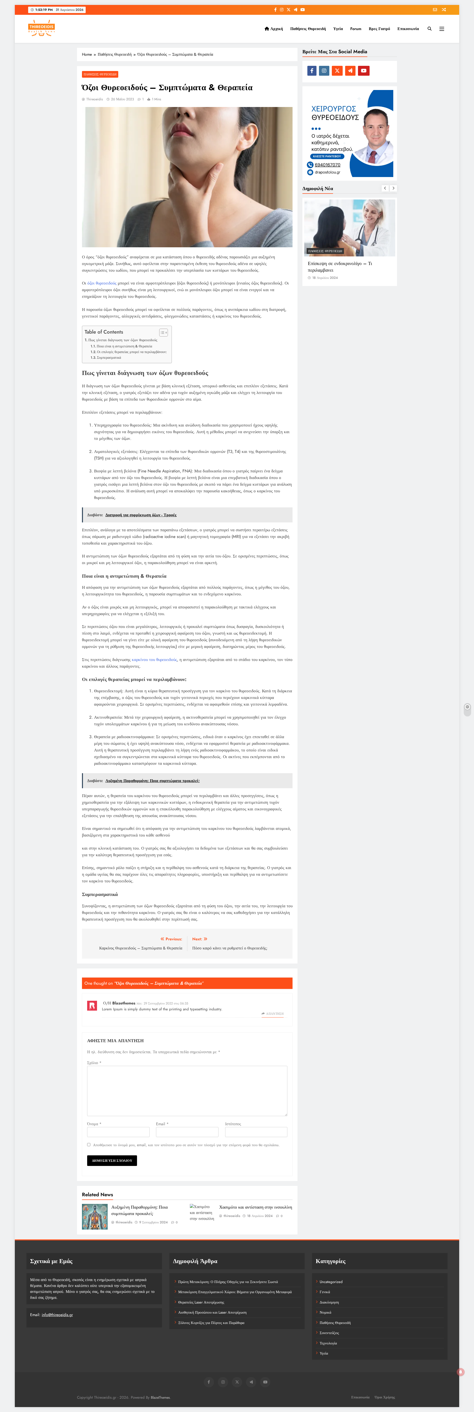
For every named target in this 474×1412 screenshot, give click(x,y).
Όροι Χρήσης (385, 1397)
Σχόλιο (94, 1063)
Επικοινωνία (408, 29)
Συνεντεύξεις (329, 1333)
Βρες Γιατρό (379, 29)
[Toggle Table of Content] (161, 332)
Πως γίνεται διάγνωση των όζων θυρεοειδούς (122, 340)
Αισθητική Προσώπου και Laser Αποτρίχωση (212, 1312)
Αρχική (276, 29)
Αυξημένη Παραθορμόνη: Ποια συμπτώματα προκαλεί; (139, 1210)
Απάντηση (275, 1014)
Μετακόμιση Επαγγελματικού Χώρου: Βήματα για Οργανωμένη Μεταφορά (235, 1292)
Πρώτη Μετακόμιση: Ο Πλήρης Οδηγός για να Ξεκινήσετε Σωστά (228, 1282)
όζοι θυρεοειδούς (102, 283)
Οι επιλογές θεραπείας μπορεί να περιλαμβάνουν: (132, 351)
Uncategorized (331, 1282)
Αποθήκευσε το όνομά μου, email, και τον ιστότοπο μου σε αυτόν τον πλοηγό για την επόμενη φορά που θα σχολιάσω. (186, 1145)
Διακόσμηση (329, 1302)
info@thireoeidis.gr (57, 1315)
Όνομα (94, 1124)
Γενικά (325, 1292)
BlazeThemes (160, 1397)
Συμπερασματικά (109, 357)
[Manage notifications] (461, 1372)
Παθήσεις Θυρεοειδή (308, 29)
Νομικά (325, 1312)
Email (162, 1124)
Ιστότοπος (233, 1124)
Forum (355, 29)
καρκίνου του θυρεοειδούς (154, 659)
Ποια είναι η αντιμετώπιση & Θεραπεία (124, 346)
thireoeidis (94, 99)
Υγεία (338, 29)
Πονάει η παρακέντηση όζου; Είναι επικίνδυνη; (342, 266)
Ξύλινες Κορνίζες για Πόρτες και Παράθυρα (211, 1322)
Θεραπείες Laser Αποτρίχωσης (201, 1302)
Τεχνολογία (328, 1343)
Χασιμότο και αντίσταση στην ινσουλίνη (255, 1207)
